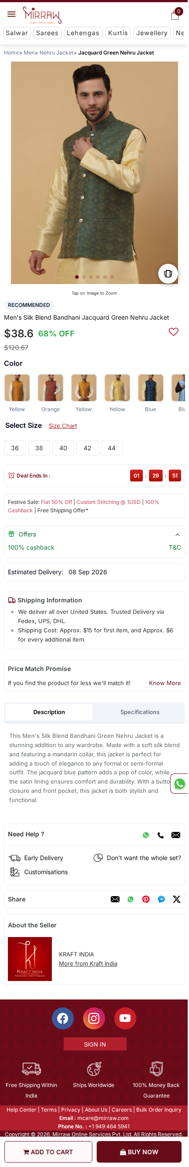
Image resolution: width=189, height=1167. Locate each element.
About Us (96, 1109)
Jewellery (152, 32)
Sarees (47, 32)
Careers (122, 1109)
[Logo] (42, 15)
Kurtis (118, 32)
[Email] (176, 834)
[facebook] (161, 899)
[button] (77, 277)
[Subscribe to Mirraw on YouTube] (125, 1018)
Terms (49, 1109)
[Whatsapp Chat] (179, 783)
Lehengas (83, 32)
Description (49, 711)
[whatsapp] (130, 899)
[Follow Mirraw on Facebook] (63, 1018)
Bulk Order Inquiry (159, 1109)
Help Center (21, 1109)
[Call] (160, 834)
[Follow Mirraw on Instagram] (94, 1018)
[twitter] (176, 899)
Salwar (17, 32)
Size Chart (63, 425)
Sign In (95, 1044)
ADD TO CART (51, 1152)
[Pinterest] (146, 899)
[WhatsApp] (146, 834)
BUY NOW (142, 1152)
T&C (175, 547)
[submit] (173, 331)
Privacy (70, 1109)
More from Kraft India (88, 963)
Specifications (140, 711)
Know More (165, 682)
